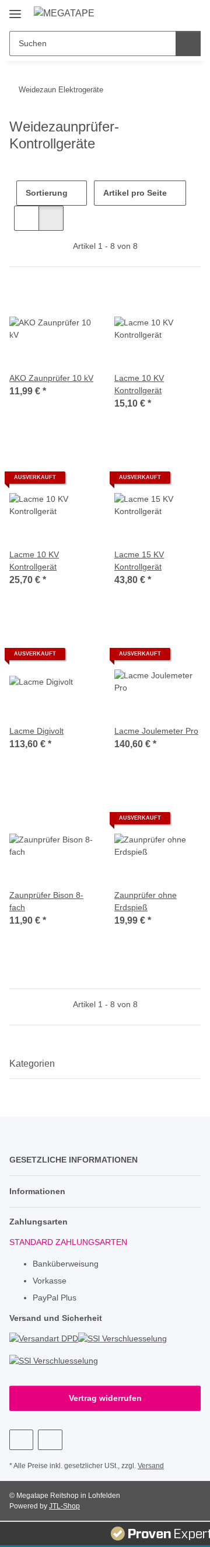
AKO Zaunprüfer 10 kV (51, 378)
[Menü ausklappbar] (15, 9)
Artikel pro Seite (135, 192)
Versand (151, 1466)
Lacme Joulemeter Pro (156, 731)
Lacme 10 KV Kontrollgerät (139, 384)
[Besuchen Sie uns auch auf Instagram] (50, 1440)
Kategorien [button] (32, 1064)
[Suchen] (188, 43)
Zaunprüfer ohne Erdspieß (145, 901)
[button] (154, 13)
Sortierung (47, 192)
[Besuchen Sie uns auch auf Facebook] (21, 1440)
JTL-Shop (64, 1506)
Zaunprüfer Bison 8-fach (46, 901)
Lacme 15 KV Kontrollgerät (139, 560)
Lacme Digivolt (36, 731)
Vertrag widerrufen (105, 1398)
